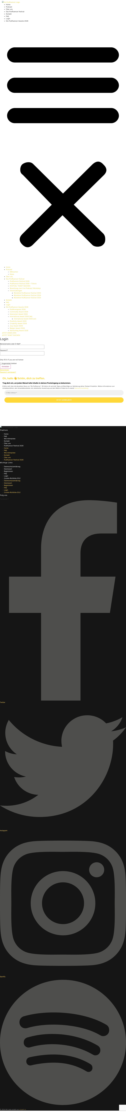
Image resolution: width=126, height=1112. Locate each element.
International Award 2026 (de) (21, 316)
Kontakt (9, 14)
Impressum (8, 469)
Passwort (4, 350)
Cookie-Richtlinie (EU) (12, 478)
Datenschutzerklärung (81, 388)
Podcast (9, 7)
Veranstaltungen (16, 291)
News (12, 274)
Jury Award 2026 (16, 326)
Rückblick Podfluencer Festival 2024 (27, 295)
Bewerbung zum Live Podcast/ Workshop (25, 288)
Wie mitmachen (9, 439)
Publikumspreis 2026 (17, 309)
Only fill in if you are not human (11, 359)
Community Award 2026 (19, 312)
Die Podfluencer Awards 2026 (17, 21)
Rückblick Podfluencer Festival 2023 (27, 298)
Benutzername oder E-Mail (10, 344)
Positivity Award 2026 (18, 321)
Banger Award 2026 (17, 328)
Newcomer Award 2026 (19, 314)
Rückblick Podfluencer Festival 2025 (27, 293)
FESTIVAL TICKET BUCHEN (20, 286)
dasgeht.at (22, 1109)
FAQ (7, 16)
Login (8, 19)
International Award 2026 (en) (25, 319)
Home (8, 4)
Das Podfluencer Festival (15, 12)
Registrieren (4, 370)
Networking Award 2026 (19, 330)
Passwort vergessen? (8, 372)
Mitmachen (14, 272)
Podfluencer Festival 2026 (19, 281)
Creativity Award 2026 (18, 323)
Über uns (9, 9)
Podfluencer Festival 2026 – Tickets (23, 284)
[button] (63, 144)
